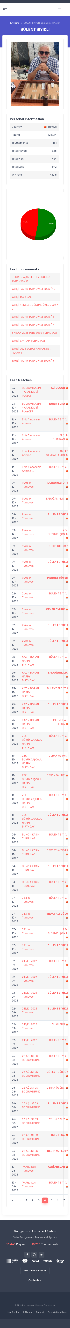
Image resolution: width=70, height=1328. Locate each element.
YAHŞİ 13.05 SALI (22, 296)
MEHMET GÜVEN (57, 577)
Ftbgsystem (49, 1305)
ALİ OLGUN (58, 387)
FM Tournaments (33, 1270)
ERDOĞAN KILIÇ (55, 498)
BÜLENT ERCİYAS (57, 688)
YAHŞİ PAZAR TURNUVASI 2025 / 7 (33, 324)
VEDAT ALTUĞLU (57, 913)
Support (40, 1312)
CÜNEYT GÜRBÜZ (57, 1071)
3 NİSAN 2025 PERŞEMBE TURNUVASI (34, 332)
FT (4, 9)
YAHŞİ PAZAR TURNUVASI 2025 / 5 (33, 360)
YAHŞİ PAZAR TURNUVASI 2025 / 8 (33, 316)
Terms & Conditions (57, 1312)
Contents (33, 1280)
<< (13, 1200)
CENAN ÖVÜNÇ (55, 609)
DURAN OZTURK (57, 482)
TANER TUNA (57, 403)
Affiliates (27, 1312)
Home (16, 23)
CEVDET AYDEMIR (57, 850)
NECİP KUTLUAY (58, 546)
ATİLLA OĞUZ (57, 1119)
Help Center (13, 1312)
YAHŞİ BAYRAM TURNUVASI (28, 340)
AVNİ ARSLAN (56, 1166)
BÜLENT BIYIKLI (58, 419)
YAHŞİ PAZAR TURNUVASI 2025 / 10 (33, 288)
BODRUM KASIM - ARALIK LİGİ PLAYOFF (31, 391)
